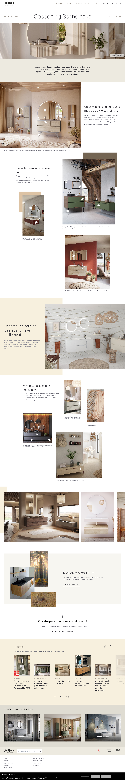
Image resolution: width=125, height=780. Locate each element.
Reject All (95, 776)
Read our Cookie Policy (39, 778)
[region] (62, 776)
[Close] (122, 776)
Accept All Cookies (106, 776)
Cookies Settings (85, 776)
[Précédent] (105, 646)
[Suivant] (110, 646)
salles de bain (97, 117)
